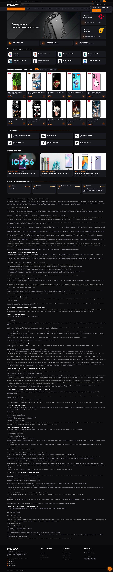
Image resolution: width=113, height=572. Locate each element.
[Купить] (24, 96)
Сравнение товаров (67, 555)
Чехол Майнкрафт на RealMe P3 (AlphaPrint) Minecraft (15, 93)
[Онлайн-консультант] (110, 569)
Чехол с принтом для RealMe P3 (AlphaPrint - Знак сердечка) (95, 93)
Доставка (12, 1)
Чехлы (41, 69)
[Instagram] (85, 559)
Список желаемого (67, 553)
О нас (8, 1)
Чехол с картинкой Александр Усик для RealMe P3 (76, 120)
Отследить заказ (35, 1)
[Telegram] (91, 559)
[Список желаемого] (101, 4)
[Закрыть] (110, 7)
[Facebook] (88, 559)
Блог (41, 1)
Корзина (64, 550)
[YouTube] (94, 559)
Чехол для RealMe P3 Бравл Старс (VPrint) (75, 93)
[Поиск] (93, 5)
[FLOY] (13, 5)
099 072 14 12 (96, 1)
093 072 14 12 (12, 563)
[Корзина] (104, 4)
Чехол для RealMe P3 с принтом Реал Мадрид (16, 120)
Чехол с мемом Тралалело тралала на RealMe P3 (36, 93)
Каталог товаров (14, 9)
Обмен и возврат (19, 1)
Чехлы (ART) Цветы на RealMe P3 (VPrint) (55, 120)
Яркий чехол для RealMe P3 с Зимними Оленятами (94, 120)
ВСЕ (37, 69)
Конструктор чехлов (67, 559)
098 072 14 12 (12, 561)
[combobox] (55, 5)
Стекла (46, 69)
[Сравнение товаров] (97, 4)
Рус (104, 1)
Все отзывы (29, 181)
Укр (101, 1)
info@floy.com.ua (12, 565)
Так (96, 10)
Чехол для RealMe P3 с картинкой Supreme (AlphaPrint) (35, 120)
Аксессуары (53, 69)
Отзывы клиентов (27, 1)
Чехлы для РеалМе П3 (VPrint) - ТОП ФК (56, 93)
